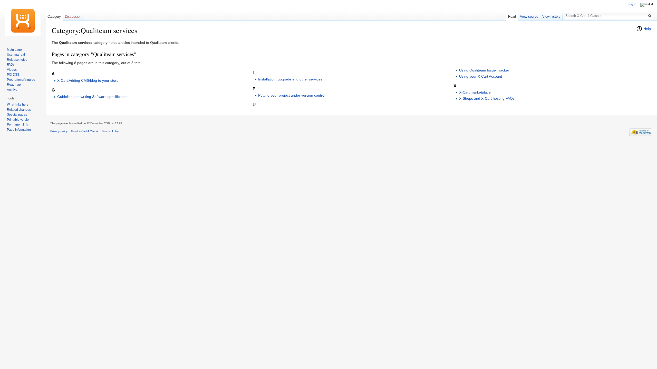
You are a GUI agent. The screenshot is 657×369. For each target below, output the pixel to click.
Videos (12, 69)
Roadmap (14, 84)
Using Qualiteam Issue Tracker (484, 70)
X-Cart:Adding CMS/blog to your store (88, 80)
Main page (14, 50)
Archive (12, 89)
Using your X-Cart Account (480, 76)
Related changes (19, 109)
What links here (17, 104)
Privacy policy (59, 131)
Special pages (17, 114)
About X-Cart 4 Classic (85, 131)
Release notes (17, 59)
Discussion (73, 16)
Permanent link (17, 124)
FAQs (10, 64)
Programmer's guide (21, 79)
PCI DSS (13, 74)
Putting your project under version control (291, 95)
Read (512, 16)
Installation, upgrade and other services (290, 79)
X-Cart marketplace (475, 92)
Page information (19, 129)
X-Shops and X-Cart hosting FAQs (487, 98)
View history (551, 16)
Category (54, 16)
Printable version (19, 119)
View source (529, 16)
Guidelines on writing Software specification (92, 97)
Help (647, 29)
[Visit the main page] (22, 20)
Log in (632, 4)
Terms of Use (110, 131)
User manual (16, 54)
